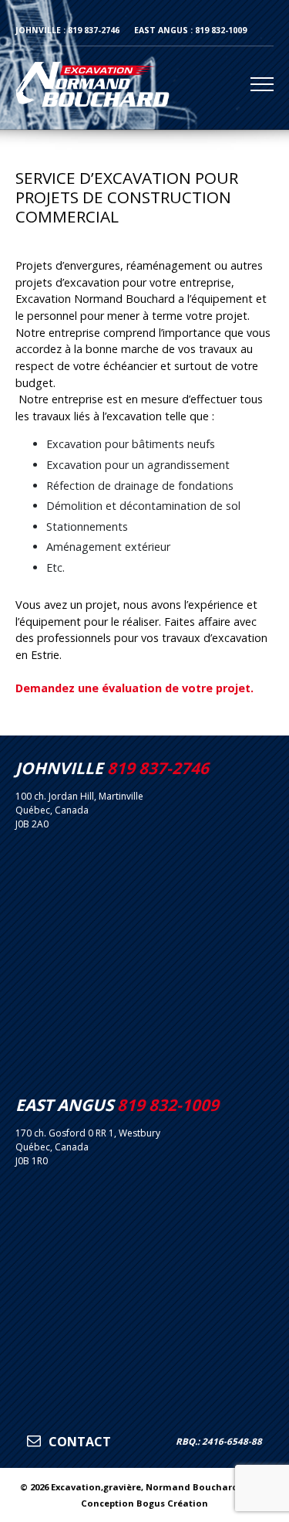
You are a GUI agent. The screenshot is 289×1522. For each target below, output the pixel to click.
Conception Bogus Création (144, 1503)
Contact (78, 1441)
